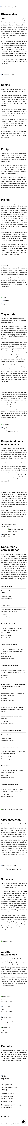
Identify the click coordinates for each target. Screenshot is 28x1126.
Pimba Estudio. (17, 1123)
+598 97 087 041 (7, 1107)
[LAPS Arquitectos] (5, 3)
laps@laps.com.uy (7, 1093)
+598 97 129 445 (7, 1101)
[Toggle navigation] (26, 3)
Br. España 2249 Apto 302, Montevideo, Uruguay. (9, 1087)
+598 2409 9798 (7, 1096)
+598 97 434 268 (7, 1099)
